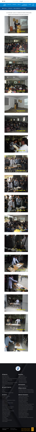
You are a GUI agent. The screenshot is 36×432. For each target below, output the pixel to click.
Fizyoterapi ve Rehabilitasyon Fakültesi (8, 400)
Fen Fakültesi (4, 398)
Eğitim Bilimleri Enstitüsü (23, 377)
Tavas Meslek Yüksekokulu (23, 416)
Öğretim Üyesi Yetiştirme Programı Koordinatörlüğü (10, 382)
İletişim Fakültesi (5, 405)
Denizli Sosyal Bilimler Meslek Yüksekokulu (26, 408)
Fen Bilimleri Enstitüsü (22, 378)
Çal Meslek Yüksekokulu (23, 401)
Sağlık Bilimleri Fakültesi (6, 412)
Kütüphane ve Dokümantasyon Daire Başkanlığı (10, 378)
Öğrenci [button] (19, 4)
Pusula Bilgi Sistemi (13, 429)
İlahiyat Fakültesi (5, 404)
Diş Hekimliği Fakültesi (6, 396)
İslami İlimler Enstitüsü (22, 379)
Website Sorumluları (5, 428)
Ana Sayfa (5, 8)
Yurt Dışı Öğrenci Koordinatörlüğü (7, 392)
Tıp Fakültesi (4, 417)
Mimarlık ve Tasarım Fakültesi (7, 408)
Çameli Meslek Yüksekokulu (23, 402)
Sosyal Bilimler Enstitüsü (23, 382)
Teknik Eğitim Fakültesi (6, 414)
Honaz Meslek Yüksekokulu (23, 410)
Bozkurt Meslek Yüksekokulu (23, 398)
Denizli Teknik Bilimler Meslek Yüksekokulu (26, 409)
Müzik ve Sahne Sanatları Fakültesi (8, 410)
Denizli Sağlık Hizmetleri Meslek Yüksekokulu (26, 406)
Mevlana (3, 391)
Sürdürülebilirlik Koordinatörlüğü (7, 383)
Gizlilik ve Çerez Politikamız (25, 430)
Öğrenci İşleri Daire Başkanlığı (7, 379)
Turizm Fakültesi (5, 418)
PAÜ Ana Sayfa (12, 428)
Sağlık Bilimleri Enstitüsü (23, 381)
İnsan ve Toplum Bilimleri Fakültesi (8, 406)
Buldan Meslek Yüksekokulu (23, 400)
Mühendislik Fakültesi (5, 409)
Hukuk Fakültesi (5, 401)
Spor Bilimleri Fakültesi (6, 413)
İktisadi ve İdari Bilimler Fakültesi (7, 402)
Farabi (3, 390)
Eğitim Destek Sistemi (5, 377)
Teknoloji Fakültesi (5, 416)
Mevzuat (3, 385)
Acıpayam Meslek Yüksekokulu (24, 396)
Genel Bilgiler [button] (4, 5)
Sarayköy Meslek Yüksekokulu (24, 413)
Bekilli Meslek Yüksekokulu (23, 397)
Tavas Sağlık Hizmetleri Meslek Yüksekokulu (26, 417)
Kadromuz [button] (9, 4)
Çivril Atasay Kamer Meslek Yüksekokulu (25, 405)
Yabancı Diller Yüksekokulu (23, 386)
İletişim (29, 4)
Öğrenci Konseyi (5, 381)
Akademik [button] (14, 4)
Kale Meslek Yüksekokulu (23, 412)
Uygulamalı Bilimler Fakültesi (7, 420)
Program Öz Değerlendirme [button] (24, 5)
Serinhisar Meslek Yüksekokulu (24, 414)
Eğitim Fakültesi (5, 397)
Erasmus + (4, 388)
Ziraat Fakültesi (4, 421)
